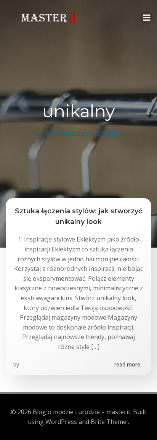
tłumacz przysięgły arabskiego (79, 133)
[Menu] (146, 17)
